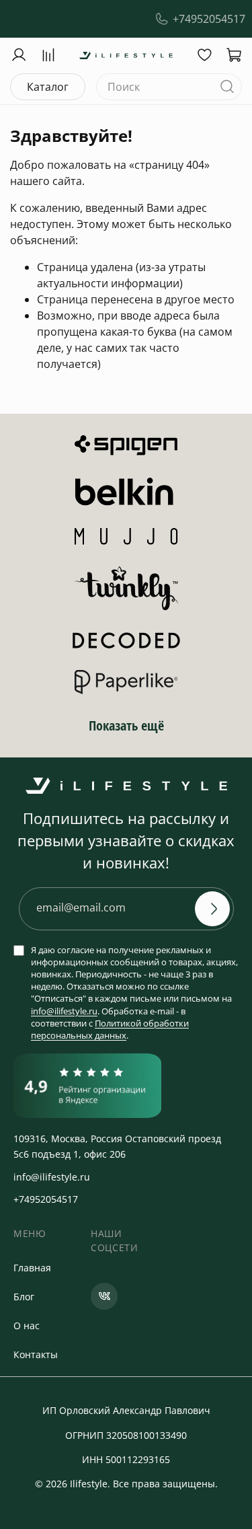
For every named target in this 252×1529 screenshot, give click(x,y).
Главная (32, 1267)
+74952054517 (209, 18)
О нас (26, 1325)
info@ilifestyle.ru (64, 1011)
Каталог (48, 86)
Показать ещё (126, 725)
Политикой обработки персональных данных (110, 1029)
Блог (23, 1296)
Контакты (35, 1354)
